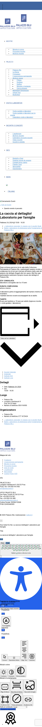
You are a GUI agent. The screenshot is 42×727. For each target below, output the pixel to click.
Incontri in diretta (19, 142)
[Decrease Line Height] (3, 637)
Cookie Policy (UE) (10, 474)
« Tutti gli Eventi (5, 205)
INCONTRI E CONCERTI (14, 125)
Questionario (17, 169)
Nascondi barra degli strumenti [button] (10, 608)
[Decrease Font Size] (3, 614)
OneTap (10, 605)
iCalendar (7, 374)
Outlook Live (8, 378)
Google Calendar (10, 372)
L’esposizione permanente (13, 462)
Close (2, 543)
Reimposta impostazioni (8, 709)
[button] (1, 557)
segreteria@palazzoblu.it (9, 500)
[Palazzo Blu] (7, 28)
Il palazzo (7, 460)
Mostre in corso (9, 464)
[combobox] (21, 550)
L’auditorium (8, 470)
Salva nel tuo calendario (8, 338)
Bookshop (16, 95)
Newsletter (8, 472)
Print (7, 543)
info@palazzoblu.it (6, 489)
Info (8, 150)
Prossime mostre (10, 466)
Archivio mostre (18, 54)
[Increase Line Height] (3, 630)
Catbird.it (29, 515)
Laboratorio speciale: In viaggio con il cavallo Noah (22, 226)
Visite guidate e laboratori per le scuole (22, 114)
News (8, 177)
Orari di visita (8, 468)
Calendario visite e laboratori (23, 117)
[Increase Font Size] (3, 606)
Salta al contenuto (6, 707)
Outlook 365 (8, 376)
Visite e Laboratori (14, 103)
